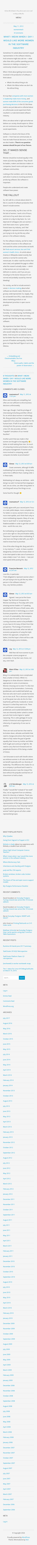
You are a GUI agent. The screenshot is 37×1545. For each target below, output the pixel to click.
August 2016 (7, 1023)
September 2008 (9, 1401)
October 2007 (8, 1458)
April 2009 (7, 1365)
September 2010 (9, 1277)
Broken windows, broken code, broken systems (17, 875)
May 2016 (6, 1028)
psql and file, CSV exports (12, 870)
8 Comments (18, 33)
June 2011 (6, 1230)
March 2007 (7, 1494)
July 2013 (6, 1106)
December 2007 (8, 1448)
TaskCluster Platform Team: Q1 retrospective (14, 957)
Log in (5, 991)
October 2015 (8, 1039)
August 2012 (7, 1158)
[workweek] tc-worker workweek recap (17, 963)
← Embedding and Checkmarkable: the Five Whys (13, 358)
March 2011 (7, 1246)
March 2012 (7, 1184)
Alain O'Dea (13, 669)
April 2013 (7, 1122)
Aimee (11, 464)
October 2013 (8, 1096)
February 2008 (8, 1437)
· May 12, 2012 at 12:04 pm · (21, 649)
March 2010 (7, 1308)
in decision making (14, 288)
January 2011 (8, 1256)
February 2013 (8, 1132)
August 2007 (7, 1468)
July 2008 (6, 1411)
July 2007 (6, 1473)
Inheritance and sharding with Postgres (17, 866)
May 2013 (6, 1116)
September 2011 (9, 1215)
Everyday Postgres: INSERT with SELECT (16, 917)
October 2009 (8, 1334)
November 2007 (9, 1453)
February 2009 (8, 1375)
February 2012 (8, 1189)
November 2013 (9, 1090)
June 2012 (6, 1168)
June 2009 (6, 1354)
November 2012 (9, 1142)
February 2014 (8, 1080)
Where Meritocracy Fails (11, 862)
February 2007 (8, 1499)
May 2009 (6, 1360)
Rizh (27, 1540)
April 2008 (7, 1427)
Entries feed (7, 996)
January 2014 (8, 1085)
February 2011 (8, 1251)
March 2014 (7, 1075)
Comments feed (8, 1001)
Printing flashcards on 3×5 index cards (17, 924)
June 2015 (6, 1044)
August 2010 (7, 1282)
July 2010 (6, 1287)
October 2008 (8, 1396)
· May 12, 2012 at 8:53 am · (24, 594)
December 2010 (8, 1261)
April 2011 (7, 1241)
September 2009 (9, 1339)
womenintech (18, 29)
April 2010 (7, 1303)
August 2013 (7, 1101)
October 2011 (8, 1210)
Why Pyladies (8, 836)
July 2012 (6, 1163)
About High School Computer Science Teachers (16, 851)
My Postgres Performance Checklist (15, 886)
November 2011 (9, 1204)
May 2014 (6, 1065)
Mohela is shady (9, 844)
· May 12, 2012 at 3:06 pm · (21, 670)
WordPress (26, 1537)
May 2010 (6, 1297)
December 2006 (8, 1504)
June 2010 (6, 1292)
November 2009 (9, 1328)
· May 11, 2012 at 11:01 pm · (20, 395)
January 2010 (8, 1318)
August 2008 (7, 1406)
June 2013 (6, 1111)
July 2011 (6, 1225)
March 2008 (7, 1432)
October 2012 (8, 1147)
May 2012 (6, 1173)
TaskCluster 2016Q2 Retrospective (15, 951)
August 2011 (7, 1220)
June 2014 (6, 1060)
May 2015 (6, 1049)
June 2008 (6, 1416)
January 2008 (8, 1442)
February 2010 (8, 1313)
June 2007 (6, 1479)
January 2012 (8, 1194)
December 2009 (8, 1323)
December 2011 (8, 1199)
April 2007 (7, 1489)
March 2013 (7, 1127)
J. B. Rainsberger (15, 784)
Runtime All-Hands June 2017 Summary (17, 946)
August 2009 (7, 1344)
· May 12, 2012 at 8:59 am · (24, 464)
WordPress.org (8, 1006)
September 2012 (9, 1153)
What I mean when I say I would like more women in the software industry (18, 857)
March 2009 (7, 1370)
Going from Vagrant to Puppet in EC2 (16, 840)
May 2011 (6, 1235)
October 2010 (8, 1272)
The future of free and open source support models (18, 881)
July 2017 (6, 1018)
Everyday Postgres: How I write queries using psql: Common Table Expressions (17, 932)
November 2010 (9, 1266)
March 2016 (7, 1034)
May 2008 (6, 1422)
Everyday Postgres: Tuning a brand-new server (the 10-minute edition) (18, 900)
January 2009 (8, 1380)
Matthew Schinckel (9, 930)
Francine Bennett (16, 568)
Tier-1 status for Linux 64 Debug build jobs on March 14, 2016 (18, 970)
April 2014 (7, 1070)
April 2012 (7, 1178)
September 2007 (9, 1463)
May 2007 (6, 1484)
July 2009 (6, 1349)
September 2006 (9, 1510)
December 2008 (8, 1385)
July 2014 (6, 1054)
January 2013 (8, 1137)
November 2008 (9, 1391)
